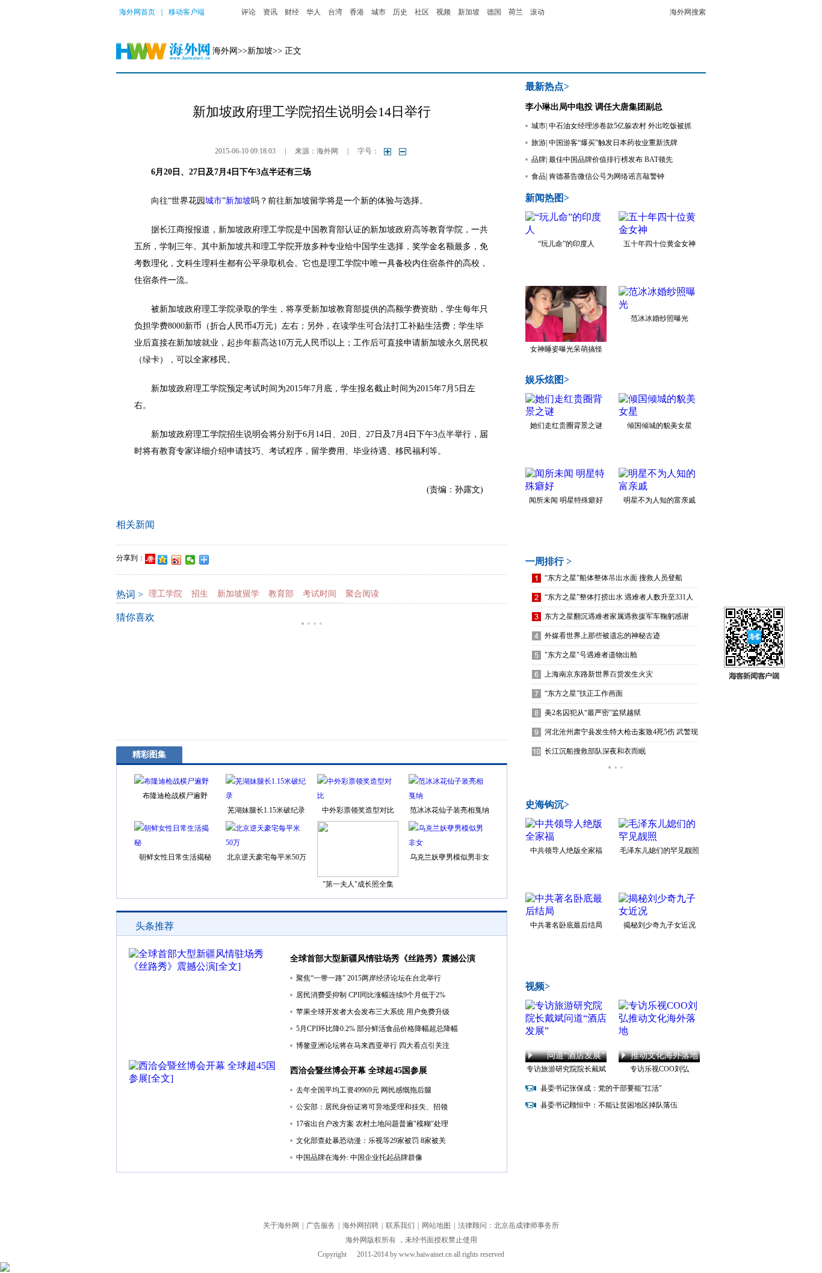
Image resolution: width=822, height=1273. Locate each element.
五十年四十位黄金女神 (659, 244)
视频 (443, 12)
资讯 (270, 12)
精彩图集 (149, 754)
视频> (537, 986)
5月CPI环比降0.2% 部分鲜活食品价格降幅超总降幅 (377, 1028)
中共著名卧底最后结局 (566, 925)
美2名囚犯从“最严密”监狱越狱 (593, 712)
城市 (378, 12)
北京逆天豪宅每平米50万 (266, 857)
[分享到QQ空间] (163, 560)
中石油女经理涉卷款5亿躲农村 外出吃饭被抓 (620, 126)
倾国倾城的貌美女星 (659, 425)
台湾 (335, 12)
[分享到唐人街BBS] (150, 559)
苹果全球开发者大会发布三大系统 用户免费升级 (373, 1012)
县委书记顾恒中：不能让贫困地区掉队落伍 (609, 1105)
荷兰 (515, 12)
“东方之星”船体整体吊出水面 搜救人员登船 (613, 578)
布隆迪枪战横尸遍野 (175, 795)
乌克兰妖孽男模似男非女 (449, 857)
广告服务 (320, 1225)
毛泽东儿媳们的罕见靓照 (659, 850)
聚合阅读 (362, 593)
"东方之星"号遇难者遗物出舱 (591, 655)
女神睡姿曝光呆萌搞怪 (566, 349)
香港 (357, 12)
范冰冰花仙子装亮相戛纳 (449, 810)
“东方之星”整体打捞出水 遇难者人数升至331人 (619, 597)
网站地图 (436, 1225)
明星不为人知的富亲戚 (659, 500)
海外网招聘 (360, 1225)
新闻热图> (547, 198)
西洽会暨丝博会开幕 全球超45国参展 (358, 1070)
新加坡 (469, 12)
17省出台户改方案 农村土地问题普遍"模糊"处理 (372, 1124)
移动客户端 (186, 12)
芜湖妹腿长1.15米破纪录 (266, 810)
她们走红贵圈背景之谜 (566, 425)
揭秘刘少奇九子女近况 (659, 925)
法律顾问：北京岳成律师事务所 (508, 1225)
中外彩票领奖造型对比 (358, 810)
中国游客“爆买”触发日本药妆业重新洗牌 (613, 142)
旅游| (539, 142)
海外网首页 (137, 12)
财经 (292, 12)
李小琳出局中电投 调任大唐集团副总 (594, 106)
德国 (494, 12)
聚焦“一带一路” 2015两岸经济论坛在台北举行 (368, 978)
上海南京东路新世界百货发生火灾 (599, 674)
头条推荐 (154, 926)
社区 (422, 12)
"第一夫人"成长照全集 (358, 884)
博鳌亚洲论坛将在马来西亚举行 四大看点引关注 (373, 1045)
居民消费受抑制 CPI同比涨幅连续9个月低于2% (370, 995)
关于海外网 (281, 1225)
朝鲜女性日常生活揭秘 (175, 857)
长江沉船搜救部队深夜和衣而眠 (595, 751)
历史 (400, 12)
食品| (539, 176)
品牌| (539, 159)
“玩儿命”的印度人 (566, 244)
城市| (539, 126)
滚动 (537, 12)
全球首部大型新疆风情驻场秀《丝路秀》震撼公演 (382, 958)
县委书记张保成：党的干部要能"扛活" (601, 1088)
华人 (313, 12)
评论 (248, 12)
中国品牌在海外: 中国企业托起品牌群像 (359, 1157)
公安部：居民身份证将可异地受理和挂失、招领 (372, 1107)
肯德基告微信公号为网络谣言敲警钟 (606, 176)
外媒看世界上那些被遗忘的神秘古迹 (602, 635)
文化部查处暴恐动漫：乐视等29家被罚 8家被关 (371, 1140)
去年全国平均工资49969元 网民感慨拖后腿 (363, 1090)
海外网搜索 (688, 12)
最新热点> (547, 86)
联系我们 (400, 1225)
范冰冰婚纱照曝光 (659, 318)
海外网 (225, 50)
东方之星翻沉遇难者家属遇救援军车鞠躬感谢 (617, 616)
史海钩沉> (547, 804)
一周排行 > (548, 561)
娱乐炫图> (547, 379)
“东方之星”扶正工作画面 (584, 693)
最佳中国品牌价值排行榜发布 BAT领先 (611, 159)
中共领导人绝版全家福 (566, 850)
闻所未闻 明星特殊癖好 (566, 500)
